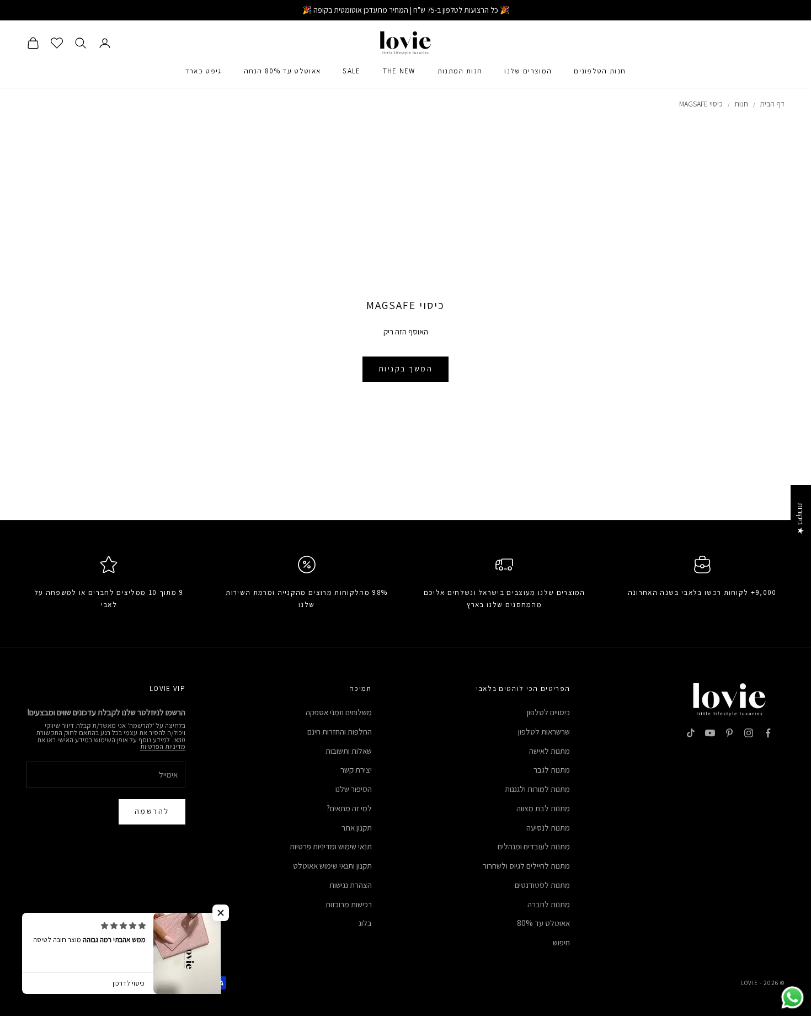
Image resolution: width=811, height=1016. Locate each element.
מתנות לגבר (551, 769)
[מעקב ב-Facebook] (767, 732)
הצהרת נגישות (350, 885)
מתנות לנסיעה (548, 827)
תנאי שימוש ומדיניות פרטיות (331, 846)
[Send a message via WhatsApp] (792, 997)
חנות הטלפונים (600, 71)
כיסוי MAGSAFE (701, 104)
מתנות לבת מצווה (543, 808)
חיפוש (561, 942)
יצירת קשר (356, 769)
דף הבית (772, 104)
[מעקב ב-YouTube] (710, 732)
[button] (220, 913)
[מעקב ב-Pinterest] (729, 732)
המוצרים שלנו (528, 71)
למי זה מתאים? (349, 808)
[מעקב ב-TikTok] (690, 732)
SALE (351, 71)
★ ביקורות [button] (801, 518)
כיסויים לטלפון (548, 712)
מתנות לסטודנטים (542, 885)
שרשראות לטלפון (544, 731)
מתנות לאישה (549, 751)
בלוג (365, 923)
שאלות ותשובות (349, 751)
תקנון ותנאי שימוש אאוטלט (332, 865)
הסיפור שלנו (353, 789)
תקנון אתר (357, 827)
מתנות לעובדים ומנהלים (534, 846)
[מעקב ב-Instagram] (748, 732)
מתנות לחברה (548, 904)
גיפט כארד (203, 71)
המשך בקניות (405, 369)
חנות (741, 104)
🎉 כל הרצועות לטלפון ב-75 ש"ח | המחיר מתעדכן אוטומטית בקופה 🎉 (405, 10)
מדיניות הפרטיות (162, 746)
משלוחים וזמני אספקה (339, 712)
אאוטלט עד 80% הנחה (282, 71)
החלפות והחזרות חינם (339, 731)
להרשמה (152, 811)
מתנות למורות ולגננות (537, 789)
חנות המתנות (460, 71)
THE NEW (399, 71)
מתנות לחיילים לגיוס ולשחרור (526, 865)
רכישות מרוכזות (349, 904)
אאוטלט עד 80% (543, 923)
